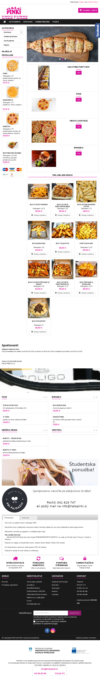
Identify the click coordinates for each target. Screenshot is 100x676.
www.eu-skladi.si (59, 665)
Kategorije (8, 28)
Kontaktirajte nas (33, 604)
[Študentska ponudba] (50, 472)
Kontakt (81, 576)
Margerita (8, 100)
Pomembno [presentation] (9, 518)
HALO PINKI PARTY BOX (79, 67)
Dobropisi (56, 588)
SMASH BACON (59, 419)
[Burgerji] (44, 158)
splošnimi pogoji (50, 623)
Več (78, 73)
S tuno (6, 405)
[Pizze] (44, 105)
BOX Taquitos (62, 243)
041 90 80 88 (40, 673)
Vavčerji (55, 594)
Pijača (56, 22)
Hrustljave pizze (79, 121)
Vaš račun (57, 576)
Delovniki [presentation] (25, 518)
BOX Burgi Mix (38, 243)
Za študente (14, 22)
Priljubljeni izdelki (62, 175)
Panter (6, 417)
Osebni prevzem (42, 22)
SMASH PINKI (58, 405)
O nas (29, 601)
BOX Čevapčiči (38, 321)
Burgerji (78, 148)
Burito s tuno (9, 438)
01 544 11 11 (60, 673)
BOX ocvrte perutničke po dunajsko (62, 284)
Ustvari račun (92, 2)
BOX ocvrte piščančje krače (38, 283)
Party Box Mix (86, 243)
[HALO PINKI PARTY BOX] (44, 78)
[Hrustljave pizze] (44, 131)
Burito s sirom (10, 450)
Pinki (5, 73)
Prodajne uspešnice (10, 585)
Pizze (78, 94)
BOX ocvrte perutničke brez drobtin (62, 206)
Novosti (5, 582)
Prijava (81, 2)
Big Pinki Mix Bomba (12, 153)
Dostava (27, 22)
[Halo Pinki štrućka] (62, 44)
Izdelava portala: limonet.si (86, 638)
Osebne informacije (60, 582)
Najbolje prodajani (7, 53)
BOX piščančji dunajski (86, 283)
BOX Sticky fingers (39, 204)
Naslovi (55, 591)
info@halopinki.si (49, 669)
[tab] (11, 518)
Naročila (55, 585)
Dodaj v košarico (38, 215)
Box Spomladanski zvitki (86, 205)
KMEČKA (6, 126)
